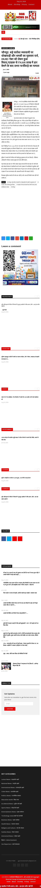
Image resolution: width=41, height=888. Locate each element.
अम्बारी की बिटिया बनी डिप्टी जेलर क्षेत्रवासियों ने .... (15, 613)
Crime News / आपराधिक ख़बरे (8, 48)
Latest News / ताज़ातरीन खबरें (5, 664)
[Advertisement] (20, 211)
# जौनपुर (13, 187)
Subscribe (10, 709)
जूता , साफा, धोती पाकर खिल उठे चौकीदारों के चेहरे (15, 653)
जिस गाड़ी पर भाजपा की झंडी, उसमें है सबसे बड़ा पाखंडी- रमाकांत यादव (20, 593)
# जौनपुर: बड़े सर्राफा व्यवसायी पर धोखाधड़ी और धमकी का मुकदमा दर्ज (21, 182)
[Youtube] (21, 8)
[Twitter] (18, 8)
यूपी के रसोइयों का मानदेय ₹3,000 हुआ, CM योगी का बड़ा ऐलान (16, 478)
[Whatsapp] (24, 8)
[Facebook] (15, 8)
